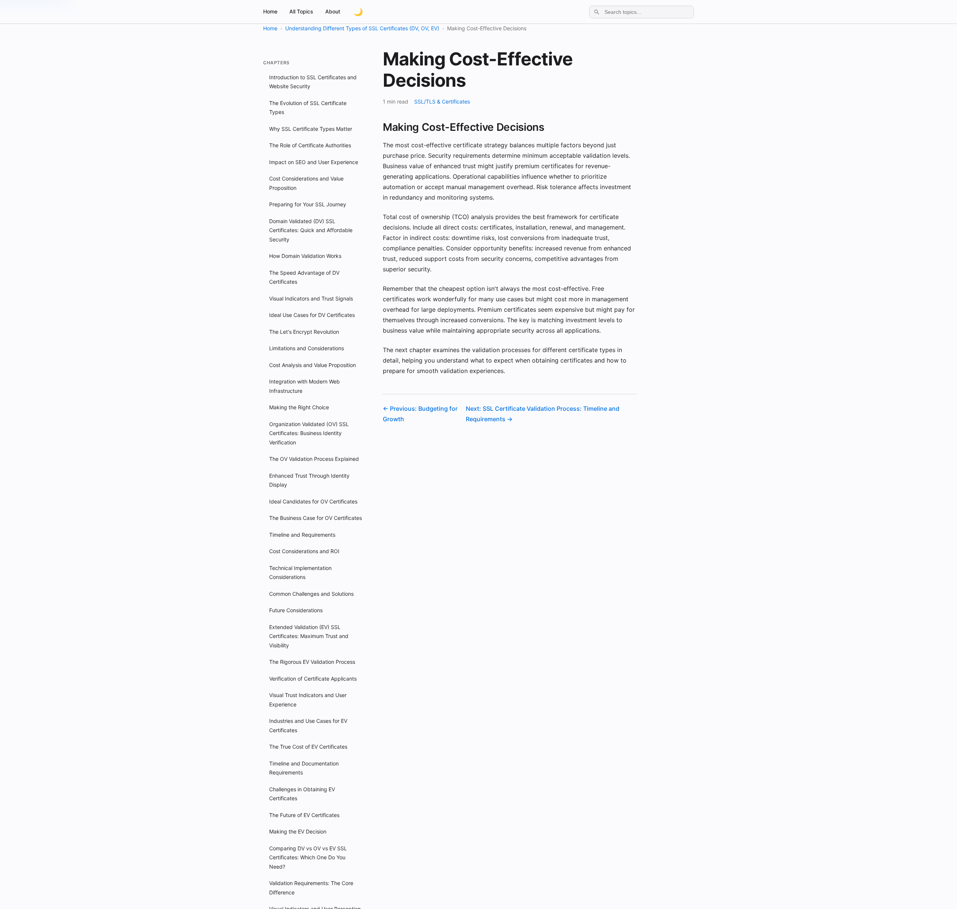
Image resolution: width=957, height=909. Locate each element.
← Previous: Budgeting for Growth (420, 414)
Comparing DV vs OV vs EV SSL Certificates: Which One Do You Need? (308, 857)
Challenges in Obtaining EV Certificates (302, 794)
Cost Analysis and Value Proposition (312, 365)
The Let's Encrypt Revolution (304, 332)
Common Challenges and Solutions (311, 594)
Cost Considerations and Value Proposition (306, 183)
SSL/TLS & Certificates (442, 101)
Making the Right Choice (299, 407)
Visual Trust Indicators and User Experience (308, 700)
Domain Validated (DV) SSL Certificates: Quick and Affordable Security (311, 230)
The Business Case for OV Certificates (315, 518)
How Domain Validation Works (305, 256)
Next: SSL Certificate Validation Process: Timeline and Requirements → (542, 414)
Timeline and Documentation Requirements (304, 768)
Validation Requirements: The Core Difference (311, 888)
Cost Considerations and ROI (304, 551)
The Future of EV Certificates (304, 815)
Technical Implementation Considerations (300, 572)
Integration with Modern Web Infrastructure (304, 386)
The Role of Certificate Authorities (310, 145)
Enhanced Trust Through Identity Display (309, 480)
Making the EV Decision (297, 831)
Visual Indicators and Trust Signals (311, 298)
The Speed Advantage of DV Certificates (304, 277)
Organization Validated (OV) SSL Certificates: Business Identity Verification (309, 433)
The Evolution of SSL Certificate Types (308, 107)
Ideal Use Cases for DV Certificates (312, 315)
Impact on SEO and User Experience (313, 162)
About (332, 11)
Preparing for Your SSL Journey (307, 204)
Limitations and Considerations (306, 348)
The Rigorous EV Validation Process (312, 662)
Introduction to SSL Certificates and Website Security (313, 82)
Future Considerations (296, 610)
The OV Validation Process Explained (314, 459)
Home (270, 11)
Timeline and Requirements (302, 534)
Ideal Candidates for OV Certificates (313, 501)
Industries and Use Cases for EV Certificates (308, 725)
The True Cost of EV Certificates (308, 746)
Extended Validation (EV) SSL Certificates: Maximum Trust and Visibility (308, 636)
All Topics (301, 11)
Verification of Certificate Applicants (313, 678)
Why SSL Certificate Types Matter (310, 129)
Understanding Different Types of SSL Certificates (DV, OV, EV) (362, 28)
